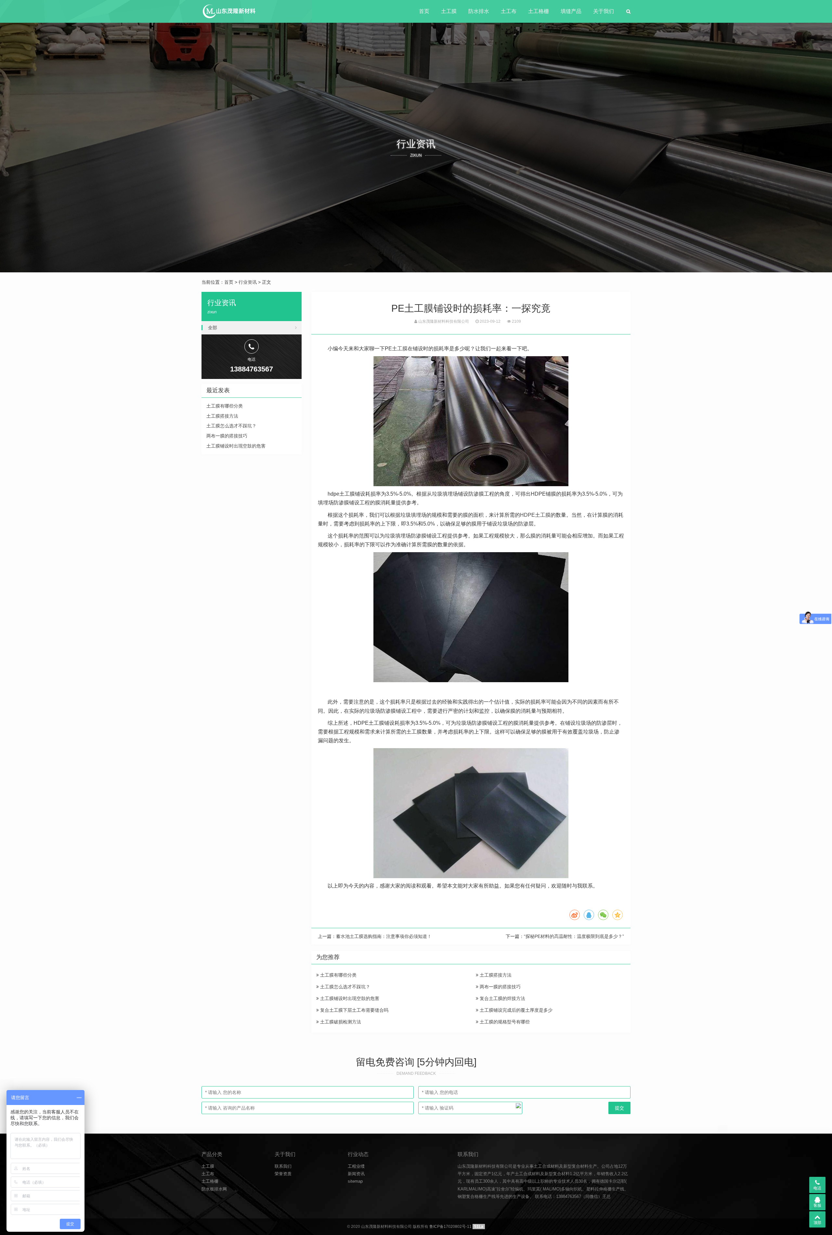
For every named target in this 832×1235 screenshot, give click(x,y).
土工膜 (449, 11)
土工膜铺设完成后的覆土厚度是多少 (515, 1010)
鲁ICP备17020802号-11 (450, 1226)
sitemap (355, 1181)
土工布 (508, 11)
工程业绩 (356, 1166)
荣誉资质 (283, 1173)
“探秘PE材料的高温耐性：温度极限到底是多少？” (574, 936)
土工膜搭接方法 (495, 975)
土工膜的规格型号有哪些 (504, 1021)
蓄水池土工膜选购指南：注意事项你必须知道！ (384, 936)
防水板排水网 (214, 1189)
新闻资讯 (356, 1173)
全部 (212, 327)
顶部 (817, 1222)
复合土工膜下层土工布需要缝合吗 (353, 1010)
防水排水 (478, 11)
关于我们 (603, 11)
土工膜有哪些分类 (338, 975)
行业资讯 (248, 282)
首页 (424, 11)
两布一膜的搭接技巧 (499, 986)
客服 (817, 1205)
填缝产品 (571, 11)
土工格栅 (538, 11)
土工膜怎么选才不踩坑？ (344, 986)
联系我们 (283, 1166)
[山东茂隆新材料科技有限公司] (229, 11)
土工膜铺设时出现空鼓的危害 (349, 998)
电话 (817, 1188)
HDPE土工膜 (535, 515)
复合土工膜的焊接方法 (501, 998)
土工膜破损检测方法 (340, 1021)
